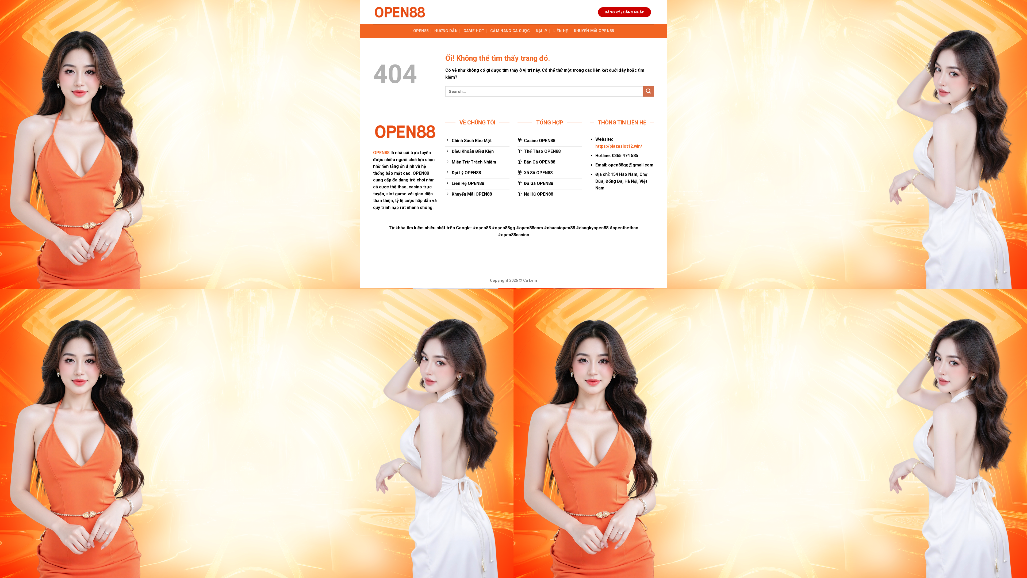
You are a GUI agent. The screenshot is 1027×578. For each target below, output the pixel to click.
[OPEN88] (400, 12)
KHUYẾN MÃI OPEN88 (594, 31)
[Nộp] (648, 91)
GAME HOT (473, 31)
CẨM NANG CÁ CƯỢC (510, 31)
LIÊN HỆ (560, 31)
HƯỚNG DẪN (446, 31)
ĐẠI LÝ (541, 31)
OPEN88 (421, 31)
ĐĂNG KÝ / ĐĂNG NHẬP (624, 12)
